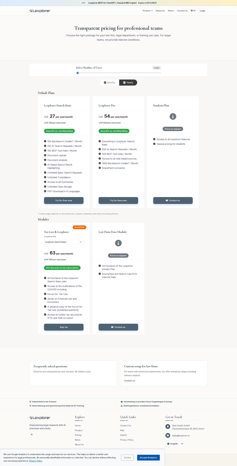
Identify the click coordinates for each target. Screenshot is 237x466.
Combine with (50, 236)
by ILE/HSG (79, 227)
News (171, 10)
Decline (127, 457)
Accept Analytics (148, 457)
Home (78, 425)
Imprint (123, 435)
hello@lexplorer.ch (181, 435)
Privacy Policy (35, 461)
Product (146, 10)
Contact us (174, 200)
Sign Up (64, 327)
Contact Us (182, 10)
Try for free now (63, 200)
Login (202, 10)
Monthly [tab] (111, 82)
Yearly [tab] (129, 82)
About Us (160, 10)
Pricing (78, 435)
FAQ (122, 430)
